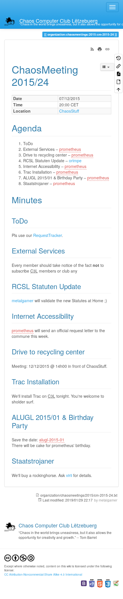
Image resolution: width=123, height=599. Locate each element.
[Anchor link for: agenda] (46, 127)
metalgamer (22, 300)
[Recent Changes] (92, 48)
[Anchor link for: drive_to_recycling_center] (88, 351)
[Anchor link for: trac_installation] (62, 381)
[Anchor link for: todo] (31, 220)
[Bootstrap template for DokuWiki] (84, 582)
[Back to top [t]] (118, 89)
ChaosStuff (69, 111)
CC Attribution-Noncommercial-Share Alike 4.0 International (43, 574)
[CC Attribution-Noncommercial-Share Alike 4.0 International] (19, 557)
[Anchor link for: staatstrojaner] (57, 460)
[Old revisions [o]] (118, 57)
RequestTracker (47, 235)
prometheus (70, 149)
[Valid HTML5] (100, 582)
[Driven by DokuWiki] (116, 582)
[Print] (99, 48)
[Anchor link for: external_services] (68, 250)
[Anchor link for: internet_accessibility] (77, 315)
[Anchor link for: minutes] (46, 199)
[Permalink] (107, 48)
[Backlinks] (118, 65)
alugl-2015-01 (51, 439)
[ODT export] (118, 81)
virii (69, 475)
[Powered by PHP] (92, 582)
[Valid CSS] (108, 582)
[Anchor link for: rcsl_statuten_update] (84, 286)
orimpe (75, 160)
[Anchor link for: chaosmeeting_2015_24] (54, 81)
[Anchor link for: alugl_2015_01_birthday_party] (31, 425)
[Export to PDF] (118, 73)
